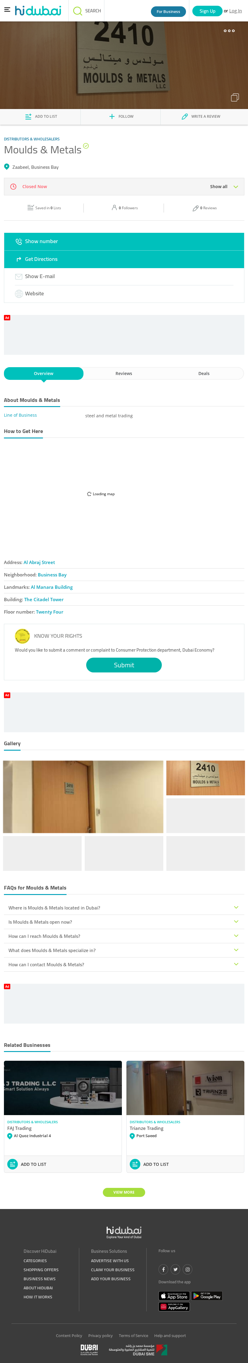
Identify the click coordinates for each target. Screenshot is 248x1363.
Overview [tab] (43, 373)
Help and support (170, 1335)
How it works (38, 1297)
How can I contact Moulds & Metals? (46, 964)
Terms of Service (133, 1335)
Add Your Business (111, 1279)
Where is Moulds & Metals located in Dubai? (54, 907)
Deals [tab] (204, 373)
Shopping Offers (41, 1270)
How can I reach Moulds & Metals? (44, 936)
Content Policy (69, 1335)
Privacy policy (100, 1335)
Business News (40, 1279)
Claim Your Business (113, 1270)
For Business (168, 11)
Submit (124, 665)
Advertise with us (110, 1261)
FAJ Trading (19, 1128)
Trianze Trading (146, 1128)
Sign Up (208, 10)
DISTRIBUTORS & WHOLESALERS (32, 1122)
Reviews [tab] (124, 373)
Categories (35, 1261)
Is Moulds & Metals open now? (40, 922)
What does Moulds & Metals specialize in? (52, 950)
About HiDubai (38, 1288)
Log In (235, 11)
